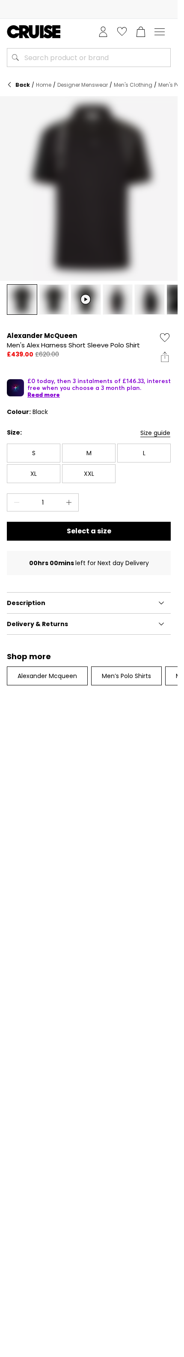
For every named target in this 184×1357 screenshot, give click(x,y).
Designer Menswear (82, 84)
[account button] (103, 31)
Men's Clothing (133, 84)
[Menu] (159, 31)
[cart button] (140, 31)
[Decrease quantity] (15, 502)
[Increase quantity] (70, 502)
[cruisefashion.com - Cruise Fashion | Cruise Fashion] (33, 32)
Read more (43, 394)
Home (43, 84)
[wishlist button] (122, 31)
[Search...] (15, 57)
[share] (164, 356)
